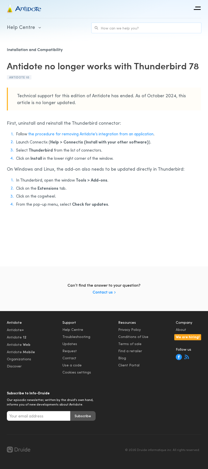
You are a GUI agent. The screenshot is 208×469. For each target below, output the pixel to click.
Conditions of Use (133, 336)
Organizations (19, 359)
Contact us (103, 292)
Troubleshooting (76, 336)
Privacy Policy (129, 329)
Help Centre (72, 329)
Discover (14, 366)
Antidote (15, 329)
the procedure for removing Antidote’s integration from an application (90, 134)
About (181, 329)
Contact (69, 357)
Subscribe (83, 415)
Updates (69, 343)
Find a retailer (130, 350)
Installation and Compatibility (35, 49)
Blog (122, 357)
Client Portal (129, 365)
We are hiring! (188, 336)
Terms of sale (130, 343)
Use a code (72, 365)
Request (69, 350)
